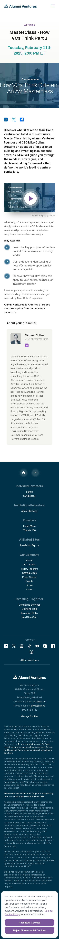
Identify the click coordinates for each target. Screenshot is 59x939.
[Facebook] (53, 646)
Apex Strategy (29, 511)
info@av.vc (39, 701)
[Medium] (37, 646)
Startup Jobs (29, 572)
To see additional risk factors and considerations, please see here (28, 750)
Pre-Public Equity (29, 545)
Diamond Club (29, 608)
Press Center (29, 577)
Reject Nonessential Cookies (29, 930)
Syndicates (29, 495)
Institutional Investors (29, 505)
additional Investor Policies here (28, 796)
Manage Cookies (29, 716)
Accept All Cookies (29, 922)
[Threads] (31, 652)
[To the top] (35, 473)
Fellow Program (29, 568)
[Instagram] (45, 646)
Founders (29, 520)
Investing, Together (29, 599)
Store (29, 585)
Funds (29, 491)
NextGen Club (29, 617)
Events (29, 581)
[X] (14, 646)
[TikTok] (29, 646)
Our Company (29, 554)
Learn (29, 589)
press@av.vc (38, 705)
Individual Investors (29, 486)
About (29, 560)
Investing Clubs (29, 613)
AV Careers (29, 564)
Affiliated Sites (29, 539)
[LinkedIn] (6, 646)
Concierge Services (29, 604)
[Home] (23, 473)
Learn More (29, 526)
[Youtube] (22, 646)
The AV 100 (29, 530)
